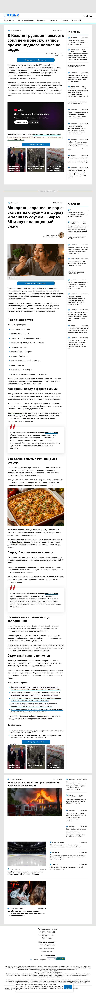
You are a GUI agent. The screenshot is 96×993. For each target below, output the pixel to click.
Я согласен (68, 987)
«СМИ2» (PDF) (73, 982)
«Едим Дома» (17, 542)
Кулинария (73, 72)
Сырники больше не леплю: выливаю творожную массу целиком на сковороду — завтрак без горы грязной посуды (35, 688)
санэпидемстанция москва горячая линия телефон (76, 65)
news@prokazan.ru (47, 948)
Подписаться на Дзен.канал (35, 60)
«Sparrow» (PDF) (81, 982)
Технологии (74, 37)
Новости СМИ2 (13, 147)
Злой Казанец (46, 719)
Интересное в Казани (74, 50)
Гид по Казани (74, 258)
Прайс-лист (47, 938)
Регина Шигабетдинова (54, 54)
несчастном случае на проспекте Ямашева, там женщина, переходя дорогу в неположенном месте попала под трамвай (35, 136)
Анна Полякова (51, 235)
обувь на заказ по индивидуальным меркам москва (76, 272)
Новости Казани (16, 30)
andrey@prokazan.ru (47, 935)
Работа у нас (47, 951)
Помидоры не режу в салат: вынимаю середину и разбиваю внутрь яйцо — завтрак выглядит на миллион (36, 699)
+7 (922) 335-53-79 (47, 945)
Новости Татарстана (16, 779)
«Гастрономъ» (16, 413)
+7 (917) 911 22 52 (47, 932)
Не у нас (72, 155)
